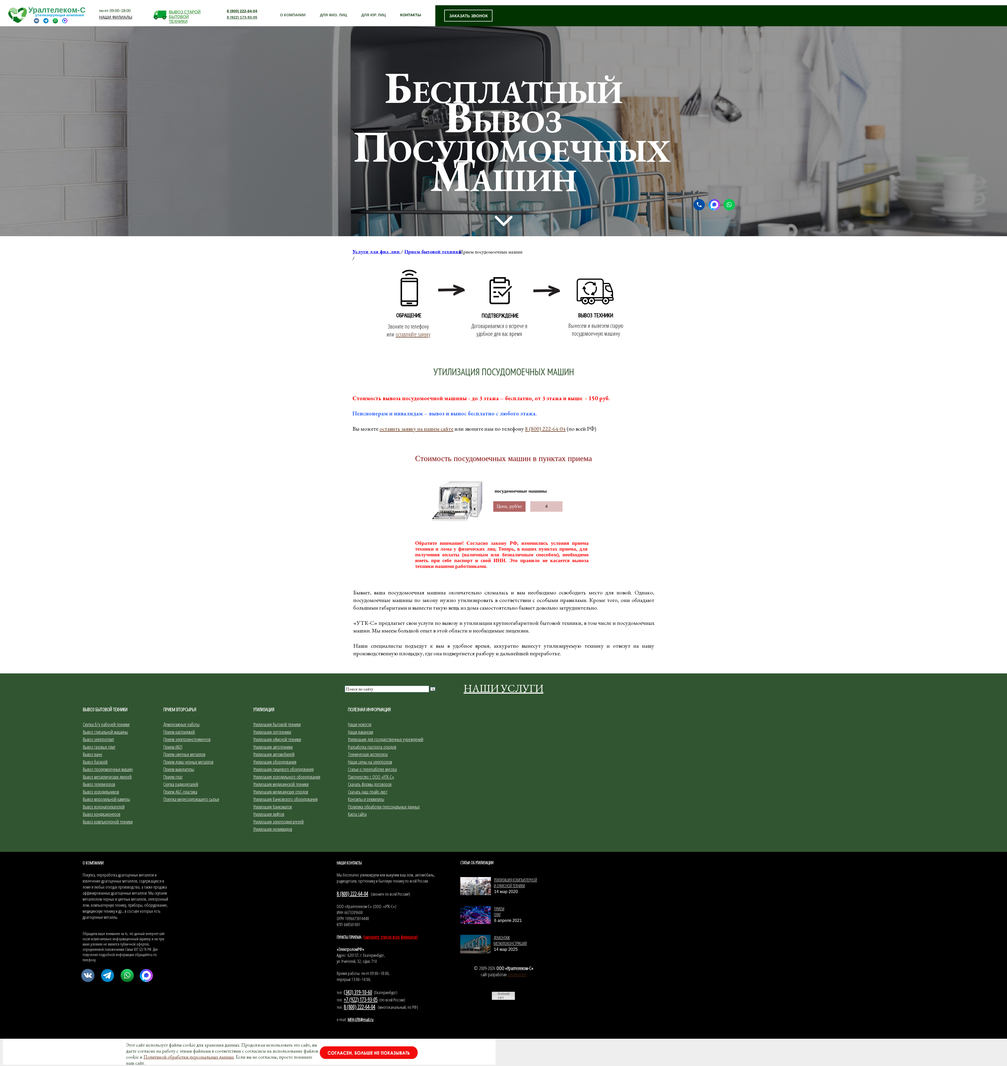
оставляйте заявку (413, 334)
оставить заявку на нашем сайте (416, 428)
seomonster (517, 974)
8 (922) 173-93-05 (242, 17)
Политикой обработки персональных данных (188, 1057)
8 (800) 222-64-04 (545, 428)
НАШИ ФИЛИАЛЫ (115, 17)
